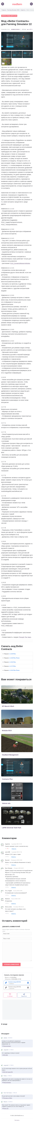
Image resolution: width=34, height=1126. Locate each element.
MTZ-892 (6, 1055)
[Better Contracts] (17, 41)
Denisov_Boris (8, 906)
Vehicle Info (6, 803)
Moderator (7, 898)
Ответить (14, 848)
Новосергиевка (7, 1046)
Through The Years (25, 637)
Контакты (17, 1120)
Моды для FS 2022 (12, 15)
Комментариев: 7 (15, 29)
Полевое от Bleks (8, 1098)
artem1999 (7, 852)
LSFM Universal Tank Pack (11, 828)
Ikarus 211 (6, 1108)
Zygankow (7, 844)
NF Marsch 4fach (8, 706)
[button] (17, 654)
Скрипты (4, 15)
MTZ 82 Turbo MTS (8, 1072)
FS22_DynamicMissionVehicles (20, 263)
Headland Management (10, 755)
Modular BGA (7, 730)
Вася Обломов (8, 868)
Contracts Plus (7, 779)
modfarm (17, 4)
